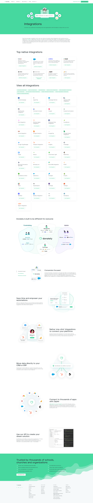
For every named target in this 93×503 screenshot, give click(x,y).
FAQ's (67, 489)
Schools (42, 489)
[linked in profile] (20, 487)
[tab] (20, 271)
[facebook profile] (17, 487)
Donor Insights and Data (57, 490)
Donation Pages (56, 489)
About (30, 489)
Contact (67, 490)
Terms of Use (31, 497)
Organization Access (76, 1)
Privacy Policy (31, 496)
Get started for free (21, 474)
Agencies (42, 490)
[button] (13, 1)
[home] (7, 1)
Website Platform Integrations (23, 93)
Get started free (84, 1)
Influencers (43, 493)
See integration (21, 102)
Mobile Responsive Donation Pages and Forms (58, 494)
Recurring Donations (56, 498)
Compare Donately (32, 486)
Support (30, 493)
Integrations (55, 486)
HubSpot (29, 39)
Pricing (30, 490)
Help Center (68, 486)
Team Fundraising (56, 497)
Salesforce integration (38, 66)
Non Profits (43, 486)
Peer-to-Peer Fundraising (57, 495)
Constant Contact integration (39, 78)
